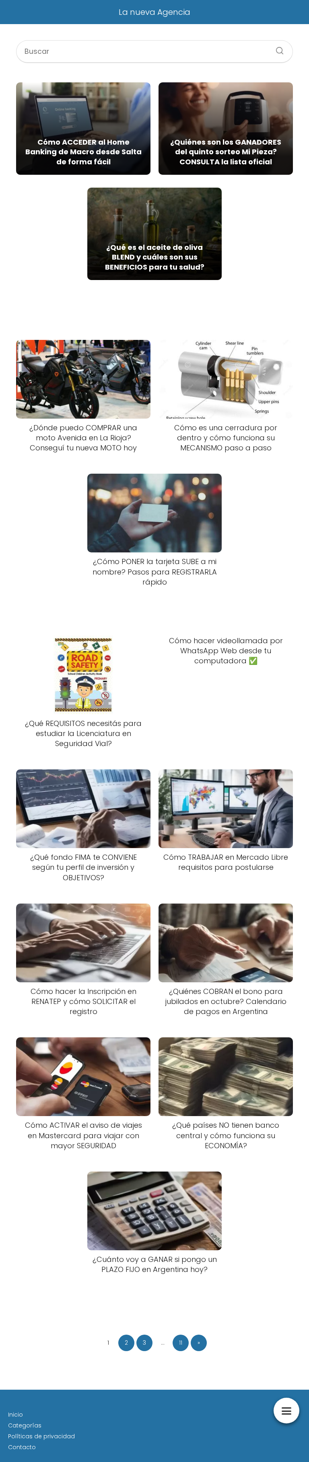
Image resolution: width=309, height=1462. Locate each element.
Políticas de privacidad (41, 1436)
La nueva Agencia (154, 12)
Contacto (22, 1447)
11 (180, 1343)
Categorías (24, 1425)
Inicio (15, 1415)
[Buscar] (277, 48)
